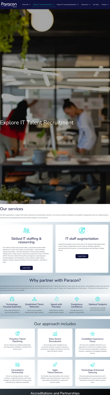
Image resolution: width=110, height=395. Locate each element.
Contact (104, 5)
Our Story (96, 5)
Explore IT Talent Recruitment (42, 5)
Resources (84, 5)
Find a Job (25, 5)
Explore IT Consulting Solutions (66, 5)
